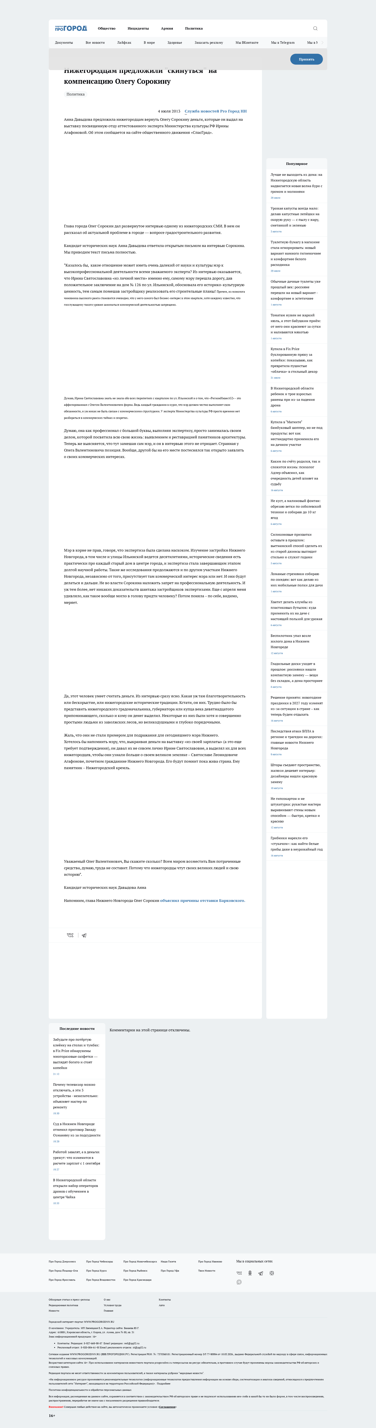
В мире (149, 42)
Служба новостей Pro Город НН (216, 111)
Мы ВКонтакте (247, 42)
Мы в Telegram (283, 42)
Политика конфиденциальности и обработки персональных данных (90, 1389)
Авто (162, 1305)
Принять (306, 59)
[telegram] (85, 935)
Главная (108, 1310)
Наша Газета (168, 1261)
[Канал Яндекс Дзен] (271, 1273)
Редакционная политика (63, 1305)
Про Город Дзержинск (62, 1261)
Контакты (165, 1299)
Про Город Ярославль (62, 1279)
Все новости (95, 42)
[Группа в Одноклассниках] (250, 1273)
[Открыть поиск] (315, 28)
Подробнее (163, 1383)
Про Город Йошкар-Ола (63, 1270)
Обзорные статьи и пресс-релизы (69, 1299)
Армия (167, 28)
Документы (64, 42)
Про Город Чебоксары (99, 1261)
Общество (107, 28)
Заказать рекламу (209, 42)
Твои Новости (206, 1270)
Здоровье (175, 42)
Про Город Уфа (170, 1270)
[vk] (70, 935)
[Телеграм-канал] (260, 1273)
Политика (194, 28)
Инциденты (138, 28)
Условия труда (112, 1305)
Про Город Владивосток (100, 1279)
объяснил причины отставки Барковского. (202, 900)
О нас (107, 1299)
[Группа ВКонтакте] (239, 1273)
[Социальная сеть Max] (239, 1281)
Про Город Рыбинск (135, 1270)
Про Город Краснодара (137, 1279)
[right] (322, 42)
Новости (54, 1310)
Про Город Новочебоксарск (140, 1261)
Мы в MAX (315, 42)
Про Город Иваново (210, 1261)
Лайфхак (124, 42)
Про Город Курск (96, 1270)
